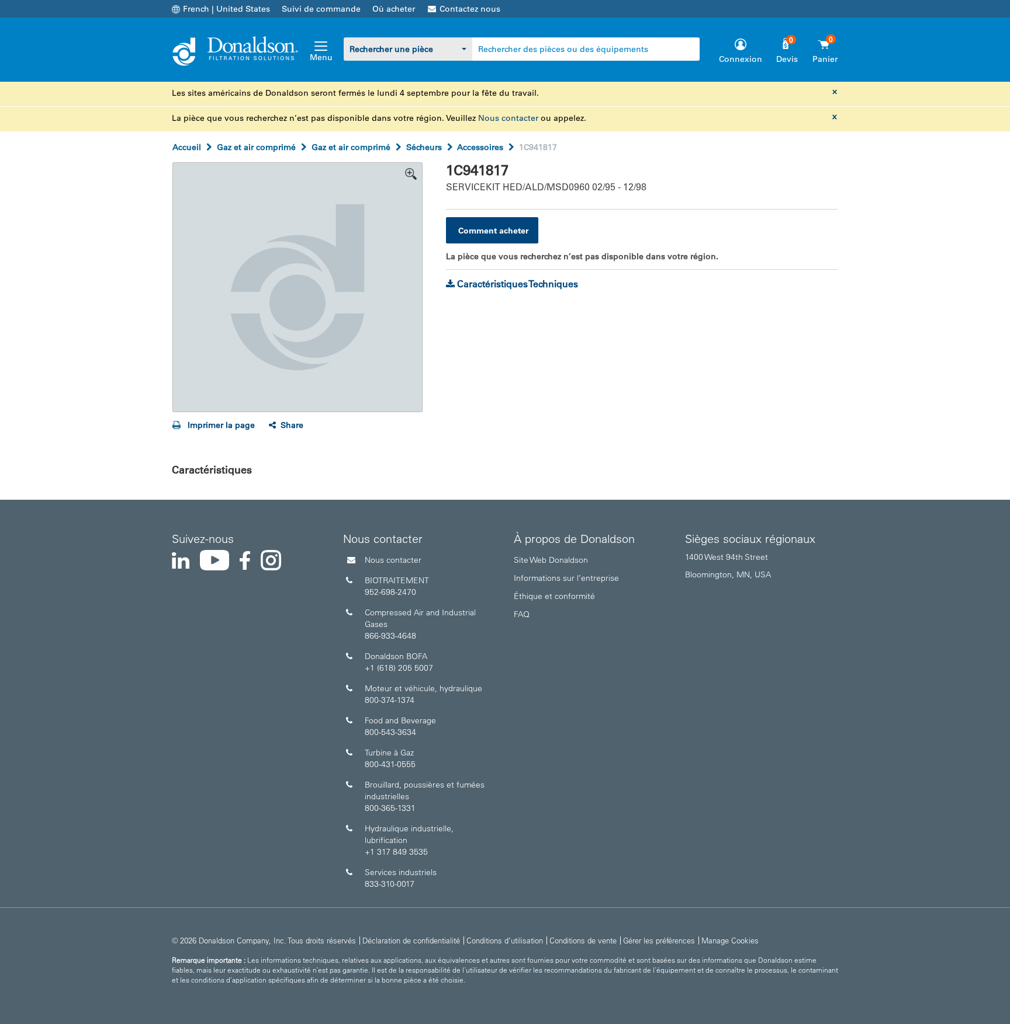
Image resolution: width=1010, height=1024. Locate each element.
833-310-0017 (389, 884)
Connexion (740, 59)
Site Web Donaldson (551, 560)
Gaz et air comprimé (256, 147)
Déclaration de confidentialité (411, 940)
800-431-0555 (390, 764)
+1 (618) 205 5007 (399, 668)
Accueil (186, 147)
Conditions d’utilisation (504, 940)
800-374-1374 (389, 700)
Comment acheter (493, 230)
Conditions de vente (583, 940)
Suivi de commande (321, 9)
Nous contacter (508, 118)
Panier (825, 59)
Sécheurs (424, 147)
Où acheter (393, 9)
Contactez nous (470, 9)
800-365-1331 (390, 808)
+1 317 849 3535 (396, 852)
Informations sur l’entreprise (566, 578)
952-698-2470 (390, 592)
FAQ (522, 614)
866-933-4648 (390, 636)
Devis (787, 59)
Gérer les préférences (659, 940)
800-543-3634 (390, 732)
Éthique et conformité (554, 596)
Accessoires (480, 147)
